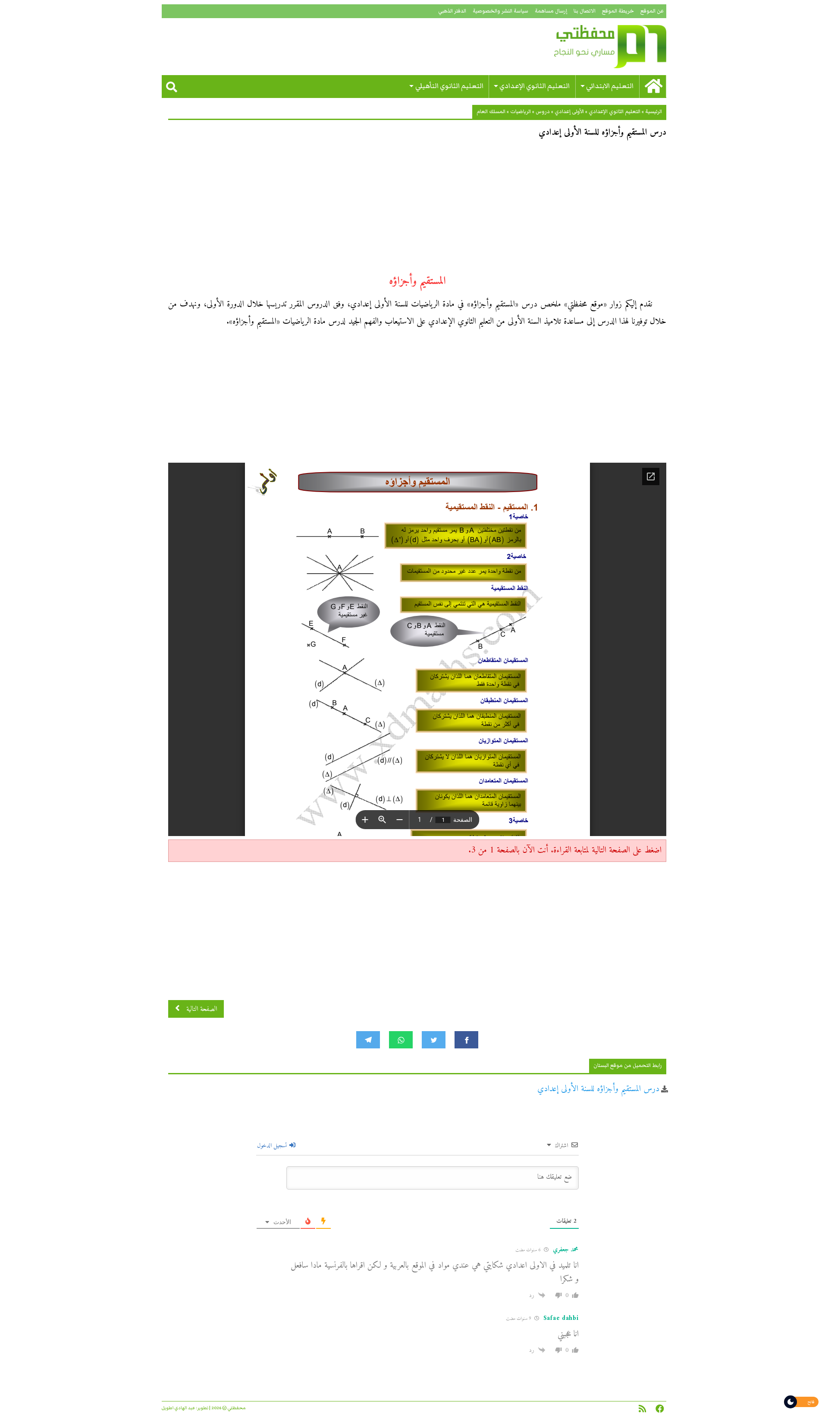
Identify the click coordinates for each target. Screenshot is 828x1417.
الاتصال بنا (585, 11)
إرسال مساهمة (551, 11)
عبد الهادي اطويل (178, 1407)
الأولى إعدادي (569, 111)
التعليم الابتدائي (610, 86)
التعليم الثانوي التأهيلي (449, 86)
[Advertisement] (417, 209)
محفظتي (585, 46)
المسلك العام (491, 111)
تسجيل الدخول (273, 1145)
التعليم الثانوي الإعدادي (534, 86)
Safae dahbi (561, 1318)
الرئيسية (653, 111)
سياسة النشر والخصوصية (500, 11)
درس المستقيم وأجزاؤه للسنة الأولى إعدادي (598, 1089)
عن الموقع (652, 11)
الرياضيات (520, 111)
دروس (543, 111)
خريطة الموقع (618, 11)
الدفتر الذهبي (452, 11)
